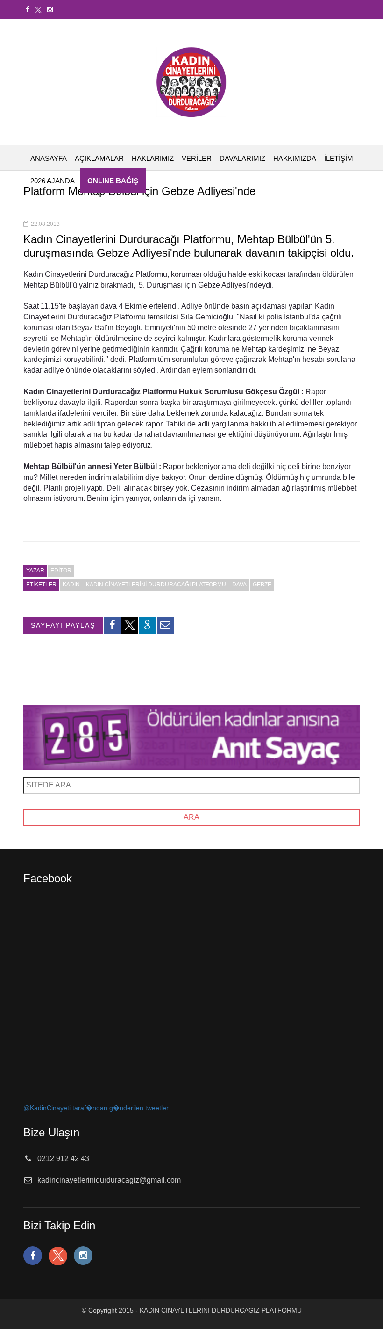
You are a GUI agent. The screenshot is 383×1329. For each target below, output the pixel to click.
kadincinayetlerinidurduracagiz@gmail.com (109, 1180)
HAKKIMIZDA (294, 158)
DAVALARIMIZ (242, 158)
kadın (71, 584)
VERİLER (197, 158)
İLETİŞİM (338, 158)
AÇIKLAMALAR (99, 158)
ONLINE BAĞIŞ (112, 181)
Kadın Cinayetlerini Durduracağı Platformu (156, 584)
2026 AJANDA (52, 181)
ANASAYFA (48, 158)
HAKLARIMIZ (153, 158)
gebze (262, 584)
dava (239, 584)
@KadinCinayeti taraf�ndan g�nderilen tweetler (96, 1108)
